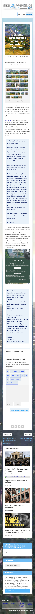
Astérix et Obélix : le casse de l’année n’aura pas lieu (17, 531)
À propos (5, 603)
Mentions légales (29, 603)
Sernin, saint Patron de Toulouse (15, 506)
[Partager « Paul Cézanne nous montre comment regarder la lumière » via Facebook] (12, 426)
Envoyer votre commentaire (19, 410)
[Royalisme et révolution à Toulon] (17, 477)
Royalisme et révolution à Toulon (16, 481)
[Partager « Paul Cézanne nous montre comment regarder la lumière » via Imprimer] (22, 426)
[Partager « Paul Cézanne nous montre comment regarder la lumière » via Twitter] (16, 426)
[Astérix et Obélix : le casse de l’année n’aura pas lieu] (17, 520)
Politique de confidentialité (21, 605)
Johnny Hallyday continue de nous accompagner (16, 470)
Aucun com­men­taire (21, 56)
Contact (13, 603)
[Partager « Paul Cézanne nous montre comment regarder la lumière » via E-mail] (19, 426)
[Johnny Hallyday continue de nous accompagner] (17, 458)
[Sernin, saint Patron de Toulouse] (17, 495)
